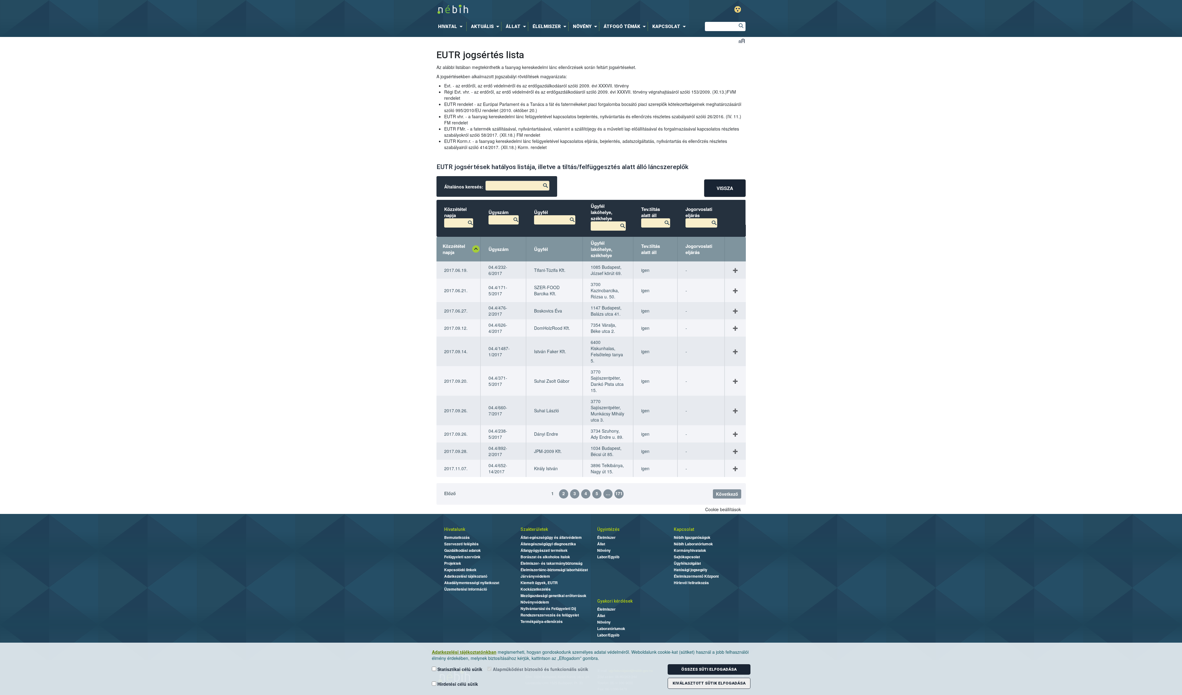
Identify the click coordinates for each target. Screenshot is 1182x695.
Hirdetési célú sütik (457, 684)
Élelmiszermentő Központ (696, 576)
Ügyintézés (608, 529)
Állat (601, 544)
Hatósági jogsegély (690, 569)
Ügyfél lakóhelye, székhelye (601, 249)
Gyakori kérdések (615, 601)
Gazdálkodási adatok (462, 550)
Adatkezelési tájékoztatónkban (464, 652)
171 (619, 493)
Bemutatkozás (457, 537)
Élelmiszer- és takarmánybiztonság (551, 563)
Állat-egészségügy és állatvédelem (551, 537)
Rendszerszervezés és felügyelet (550, 615)
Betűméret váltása (742, 41)
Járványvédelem (535, 576)
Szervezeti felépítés (461, 544)
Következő (727, 494)
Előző (450, 493)
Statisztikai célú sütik (459, 669)
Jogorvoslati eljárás (698, 249)
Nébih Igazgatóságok (692, 537)
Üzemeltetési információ (465, 589)
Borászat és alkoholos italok (545, 557)
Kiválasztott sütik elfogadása (709, 683)
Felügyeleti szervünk (462, 557)
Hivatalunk (454, 529)
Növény (604, 550)
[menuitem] (451, 26)
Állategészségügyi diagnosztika (548, 544)
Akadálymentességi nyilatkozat (471, 582)
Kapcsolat (684, 529)
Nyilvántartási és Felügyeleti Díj (548, 608)
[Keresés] (741, 26)
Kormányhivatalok (690, 550)
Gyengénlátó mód (737, 9)
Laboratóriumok (611, 628)
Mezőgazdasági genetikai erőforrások (553, 595)
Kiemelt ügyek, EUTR (539, 582)
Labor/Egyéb (608, 557)
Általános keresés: (463, 187)
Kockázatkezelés (536, 589)
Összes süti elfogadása (709, 669)
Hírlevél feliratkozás (691, 582)
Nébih (527, 9)
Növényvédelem (535, 602)
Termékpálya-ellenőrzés (542, 621)
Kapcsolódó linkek (460, 569)
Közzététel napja (454, 249)
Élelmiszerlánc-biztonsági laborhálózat (554, 569)
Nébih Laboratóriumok (693, 544)
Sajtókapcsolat (687, 557)
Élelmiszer (606, 537)
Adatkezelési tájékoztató (465, 576)
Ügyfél (541, 249)
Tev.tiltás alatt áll (650, 249)
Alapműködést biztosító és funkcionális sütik (540, 669)
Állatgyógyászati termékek (544, 550)
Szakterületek (534, 529)
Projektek (452, 563)
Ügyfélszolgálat (687, 563)
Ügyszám (498, 249)
